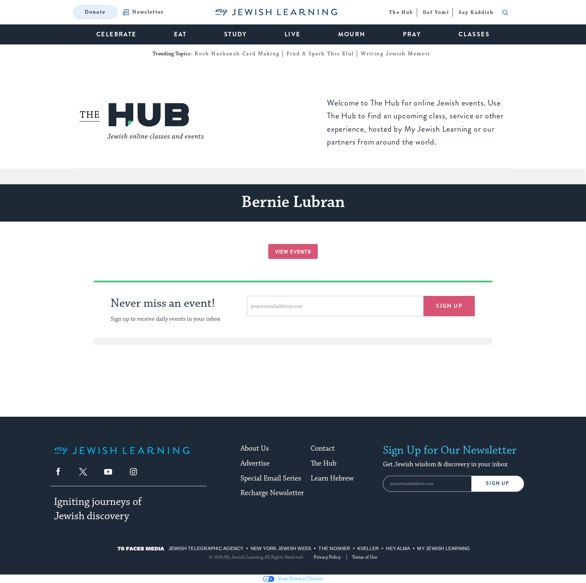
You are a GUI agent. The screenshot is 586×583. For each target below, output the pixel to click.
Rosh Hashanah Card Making (237, 54)
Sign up (449, 306)
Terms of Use (364, 557)
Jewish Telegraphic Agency (206, 548)
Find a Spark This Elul (320, 54)
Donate (95, 12)
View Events (293, 251)
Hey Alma (398, 548)
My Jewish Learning (443, 548)
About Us (254, 448)
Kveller (368, 548)
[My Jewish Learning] (122, 456)
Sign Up (497, 483)
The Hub (323, 463)
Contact (323, 448)
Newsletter (148, 12)
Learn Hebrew (332, 478)
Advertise (255, 463)
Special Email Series (270, 478)
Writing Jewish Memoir (395, 54)
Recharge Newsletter (272, 493)
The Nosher (334, 548)
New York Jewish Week (281, 548)
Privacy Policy (327, 557)
